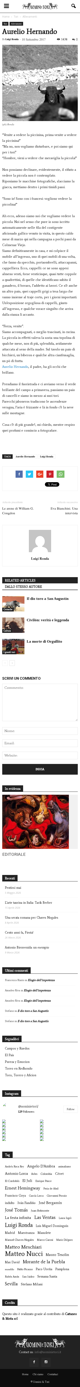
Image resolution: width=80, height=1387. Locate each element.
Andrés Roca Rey (14, 1166)
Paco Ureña (44, 1269)
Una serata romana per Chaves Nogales (31, 918)
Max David (12, 1262)
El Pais (9, 1055)
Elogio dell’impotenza (41, 980)
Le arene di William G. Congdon (18, 510)
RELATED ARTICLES (20, 580)
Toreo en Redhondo (18, 1068)
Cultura (7, 630)
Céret (59, 1173)
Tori (5, 23)
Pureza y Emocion (17, 1062)
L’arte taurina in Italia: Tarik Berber (28, 903)
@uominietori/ (28, 1106)
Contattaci (53, 1374)
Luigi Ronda (12, 39)
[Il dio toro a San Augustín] (13, 603)
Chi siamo (38, 1374)
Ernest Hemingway (22, 1188)
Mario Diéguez (64, 1239)
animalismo (64, 1166)
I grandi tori (9, 652)
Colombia (46, 1173)
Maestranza (26, 1233)
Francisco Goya (15, 1196)
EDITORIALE (14, 854)
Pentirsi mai (13, 888)
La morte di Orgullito (44, 641)
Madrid (10, 1233)
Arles (34, 1174)
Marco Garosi (45, 1239)
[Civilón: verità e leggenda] (13, 625)
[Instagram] (46, 1362)
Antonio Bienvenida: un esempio (27, 947)
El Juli (27, 1181)
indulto (9, 1203)
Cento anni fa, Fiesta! (19, 932)
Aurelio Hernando (15, 367)
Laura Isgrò (65, 1218)
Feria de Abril (50, 1188)
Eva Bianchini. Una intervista (64, 510)
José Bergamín (50, 1203)
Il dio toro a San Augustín (47, 599)
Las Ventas (45, 1217)
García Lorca (36, 1195)
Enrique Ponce (43, 1181)
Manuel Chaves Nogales (19, 1239)
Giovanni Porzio (57, 1196)
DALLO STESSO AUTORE (23, 587)
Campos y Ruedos (17, 1048)
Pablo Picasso (25, 1269)
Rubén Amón (12, 1276)
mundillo (9, 1269)
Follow (70, 1109)
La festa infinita (18, 1217)
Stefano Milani (32, 1284)
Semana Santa (47, 1276)
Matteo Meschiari (23, 1247)
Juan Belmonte (40, 1210)
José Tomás (16, 1210)
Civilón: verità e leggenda (48, 620)
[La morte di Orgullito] (13, 646)
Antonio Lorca (16, 1173)
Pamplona (62, 1269)
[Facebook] (34, 1362)
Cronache (8, 609)
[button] (74, 6)
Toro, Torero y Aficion (20, 1075)
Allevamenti (16, 23)
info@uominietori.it (47, 1352)
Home (25, 1374)
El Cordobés (12, 1181)
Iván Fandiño (27, 1203)
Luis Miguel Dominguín (52, 1226)
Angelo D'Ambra (41, 1166)
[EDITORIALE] (35, 848)
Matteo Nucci (24, 1253)
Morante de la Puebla (44, 1261)
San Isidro (28, 1276)
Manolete (44, 1233)
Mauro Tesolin (57, 1255)
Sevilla (11, 1283)
